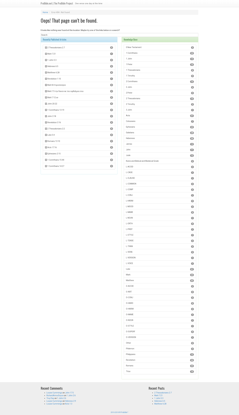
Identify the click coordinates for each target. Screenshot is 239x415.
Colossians (159, 121)
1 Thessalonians (159, 70)
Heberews (159, 138)
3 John (159, 110)
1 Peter (159, 64)
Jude (159, 155)
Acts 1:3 (68, 404)
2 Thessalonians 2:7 (163, 393)
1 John (159, 59)
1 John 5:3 (158, 398)
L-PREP (159, 229)
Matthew (159, 280)
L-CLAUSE (159, 178)
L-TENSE (159, 240)
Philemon (159, 348)
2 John (159, 87)
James (159, 144)
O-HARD (159, 303)
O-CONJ (159, 297)
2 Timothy (159, 104)
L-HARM (159, 201)
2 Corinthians (159, 81)
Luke (159, 269)
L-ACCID (159, 167)
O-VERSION (159, 337)
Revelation (159, 360)
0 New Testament (159, 47)
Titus (159, 371)
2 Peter (159, 93)
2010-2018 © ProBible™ (119, 412)
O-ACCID (159, 286)
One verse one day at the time (88, 3)
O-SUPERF (159, 331)
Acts (159, 115)
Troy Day (50, 398)
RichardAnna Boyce (55, 395)
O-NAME (159, 314)
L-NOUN (159, 218)
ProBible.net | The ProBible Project (57, 3)
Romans (159, 366)
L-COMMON (159, 184)
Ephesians (159, 127)
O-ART (159, 292)
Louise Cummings (54, 393)
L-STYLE (159, 235)
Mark (159, 275)
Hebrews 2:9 (70, 401)
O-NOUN (159, 320)
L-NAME (159, 212)
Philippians (159, 354)
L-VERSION (159, 258)
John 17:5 (69, 393)
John (159, 150)
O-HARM (159, 309)
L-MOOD (159, 206)
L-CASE (159, 172)
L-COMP (159, 189)
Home (45, 12)
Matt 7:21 (158, 395)
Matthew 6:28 (160, 404)
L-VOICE (159, 263)
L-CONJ (159, 195)
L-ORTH (159, 223)
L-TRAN (159, 246)
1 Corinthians (159, 53)
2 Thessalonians (159, 98)
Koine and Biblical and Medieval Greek (159, 161)
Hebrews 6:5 (159, 401)
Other (159, 343)
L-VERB (159, 252)
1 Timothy (159, 76)
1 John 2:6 (71, 395)
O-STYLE (159, 326)
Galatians (159, 132)
